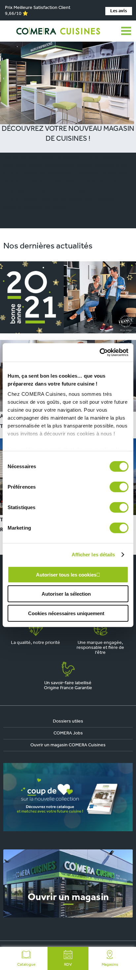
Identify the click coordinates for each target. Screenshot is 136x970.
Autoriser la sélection (66, 594)
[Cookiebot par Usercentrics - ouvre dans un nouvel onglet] (99, 352)
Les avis (118, 11)
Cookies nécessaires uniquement (66, 613)
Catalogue (26, 965)
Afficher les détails (93, 554)
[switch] (119, 486)
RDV (68, 965)
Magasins (110, 965)
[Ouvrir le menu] (126, 31)
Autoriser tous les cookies (66, 574)
